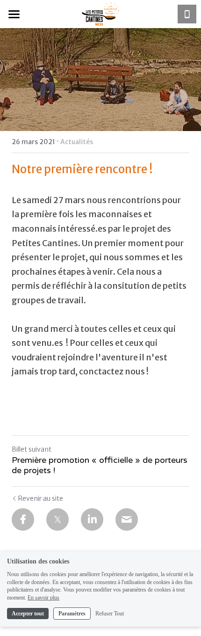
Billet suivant (31, 449)
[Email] (126, 519)
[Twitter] (57, 519)
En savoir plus (43, 597)
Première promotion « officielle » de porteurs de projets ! (99, 465)
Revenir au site (40, 498)
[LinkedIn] (92, 519)
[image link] (100, 13)
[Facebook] (23, 519)
